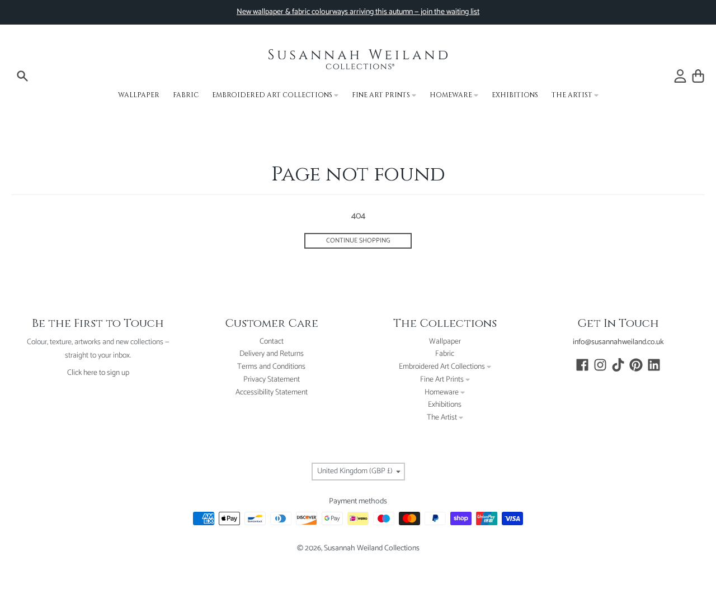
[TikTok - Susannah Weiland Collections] (618, 365)
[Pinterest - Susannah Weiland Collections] (636, 365)
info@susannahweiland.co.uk (618, 342)
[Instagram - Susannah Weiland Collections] (600, 365)
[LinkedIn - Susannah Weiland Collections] (654, 365)
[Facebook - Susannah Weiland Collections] (582, 365)
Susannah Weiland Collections (372, 548)
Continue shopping (358, 240)
